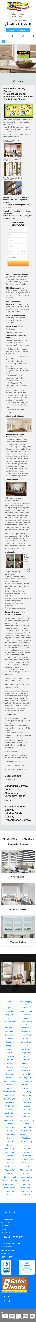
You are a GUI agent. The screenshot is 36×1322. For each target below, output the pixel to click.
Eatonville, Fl (9, 1053)
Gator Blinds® (13, 775)
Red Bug (26, 1152)
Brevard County (10, 1022)
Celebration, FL (26, 1028)
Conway (26, 1038)
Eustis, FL (26, 1056)
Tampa (26, 1166)
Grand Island (26, 1070)
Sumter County (9, 1166)
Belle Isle (26, 1015)
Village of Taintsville (9, 1177)
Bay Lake (9, 1015)
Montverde (26, 1117)
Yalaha (9, 1195)
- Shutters (5, 1226)
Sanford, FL (9, 1159)
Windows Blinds (18, 877)
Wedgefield (26, 1181)
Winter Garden (9, 1188)
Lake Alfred (26, 1088)
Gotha (9, 1070)
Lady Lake (10, 1088)
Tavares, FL (9, 1170)
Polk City (26, 1149)
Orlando (10, 1131)
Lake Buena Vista (9, 1092)
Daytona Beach (26, 1042)
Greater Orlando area (18, 30)
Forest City (26, 1063)
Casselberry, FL (10, 1028)
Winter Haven (26, 1188)
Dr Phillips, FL (26, 1049)
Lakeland (26, 1099)
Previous (4, 974)
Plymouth (26, 1145)
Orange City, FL (10, 1127)
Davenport (10, 1042)
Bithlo (10, 1018)
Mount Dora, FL (10, 1120)
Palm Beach (26, 1138)
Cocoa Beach (26, 1035)
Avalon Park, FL (26, 1011)
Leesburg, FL (10, 1102)
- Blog (3, 1229)
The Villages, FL (26, 1170)
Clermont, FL (9, 1035)
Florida (9, 1063)
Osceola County (26, 1134)
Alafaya (9, 1002)
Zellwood (26, 1195)
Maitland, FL (9, 1106)
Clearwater (26, 1031)
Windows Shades (18, 909)
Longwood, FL (26, 1102)
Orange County (26, 1127)
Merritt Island (9, 1113)
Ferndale (26, 1060)
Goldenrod (26, 1067)
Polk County (9, 1149)
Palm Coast (9, 1142)
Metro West (26, 1113)
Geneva (10, 1067)
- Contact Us (6, 1232)
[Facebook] (12, 36)
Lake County (26, 1092)
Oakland (10, 1124)
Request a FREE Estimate (14, 766)
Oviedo (9, 1138)
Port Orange (9, 1152)
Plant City (9, 1145)
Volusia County (26, 1177)
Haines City (26, 1074)
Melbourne (26, 1110)
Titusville (10, 1173)
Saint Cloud (26, 1156)
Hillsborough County (26, 1078)
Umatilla (26, 1173)
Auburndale (9, 1011)
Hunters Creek (26, 1081)
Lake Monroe (26, 1095)
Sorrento (10, 1163)
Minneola (9, 1117)
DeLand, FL (26, 1046)
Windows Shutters (18, 942)
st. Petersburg (26, 1163)
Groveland (10, 1074)
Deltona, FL (9, 1049)
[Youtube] (33, 36)
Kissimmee (26, 1085)
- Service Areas (7, 1219)
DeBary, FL (10, 1046)
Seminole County (26, 1159)
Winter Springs (26, 1191)
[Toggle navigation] (3, 41)
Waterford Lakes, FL (9, 1181)
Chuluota (9, 1031)
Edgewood (10, 1056)
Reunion (10, 1156)
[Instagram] (2, 36)
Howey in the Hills (9, 1081)
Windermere (26, 1184)
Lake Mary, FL (9, 1095)
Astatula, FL (26, 1008)
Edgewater (26, 1053)
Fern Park (9, 1060)
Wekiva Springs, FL (9, 1184)
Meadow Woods (10, 1110)
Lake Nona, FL (9, 1099)
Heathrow (9, 1078)
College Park (9, 1038)
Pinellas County (26, 1142)
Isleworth (9, 1085)
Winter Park (9, 1191)
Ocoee (26, 1124)
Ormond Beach (9, 1134)
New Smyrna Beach (26, 1120)
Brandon (26, 1018)
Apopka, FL (9, 1008)
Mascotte (26, 1106)
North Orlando (26, 1131)
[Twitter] (23, 36)
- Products (5, 1222)
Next (31, 974)
